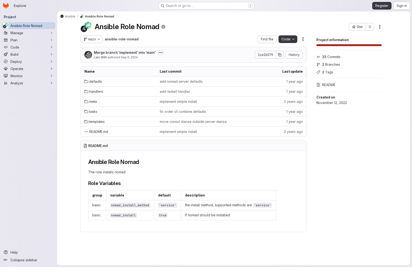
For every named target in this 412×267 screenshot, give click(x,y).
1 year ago (294, 81)
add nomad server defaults (181, 81)
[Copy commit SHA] (280, 55)
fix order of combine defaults (183, 111)
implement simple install (178, 101)
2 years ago (293, 101)
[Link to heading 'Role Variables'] (123, 183)
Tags (327, 72)
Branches (331, 64)
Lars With (100, 57)
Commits (331, 57)
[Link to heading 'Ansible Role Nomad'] (142, 161)
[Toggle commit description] (161, 52)
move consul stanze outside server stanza (193, 122)
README (328, 85)
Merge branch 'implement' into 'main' (125, 52)
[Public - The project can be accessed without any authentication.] (163, 27)
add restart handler (175, 91)
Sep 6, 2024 (129, 57)
